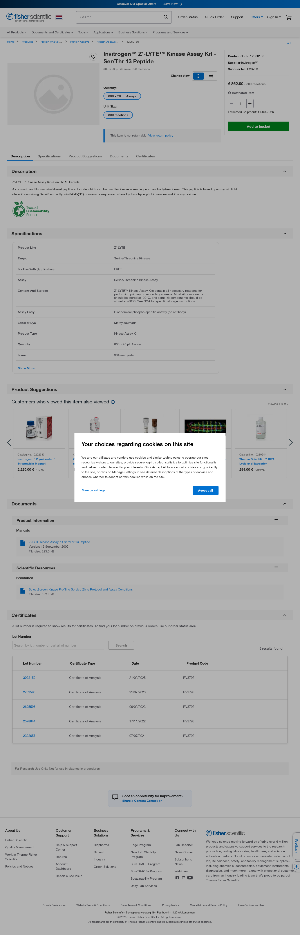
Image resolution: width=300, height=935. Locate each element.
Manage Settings (93, 490)
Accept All (205, 490)
